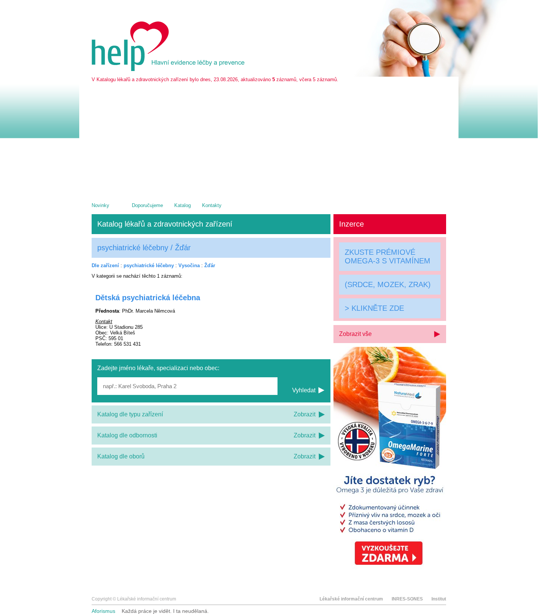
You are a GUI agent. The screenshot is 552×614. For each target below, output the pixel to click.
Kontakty (212, 205)
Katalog (182, 205)
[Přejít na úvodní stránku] (169, 69)
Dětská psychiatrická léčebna (147, 297)
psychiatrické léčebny (149, 265)
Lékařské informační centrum (351, 599)
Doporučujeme (147, 205)
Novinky (100, 205)
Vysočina (189, 265)
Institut (438, 599)
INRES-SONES (407, 599)
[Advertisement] (269, 138)
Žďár (209, 265)
